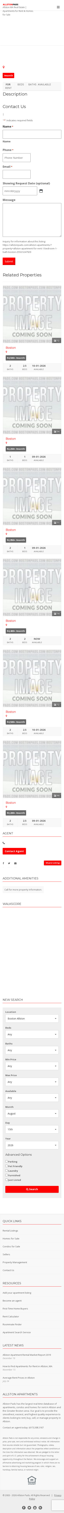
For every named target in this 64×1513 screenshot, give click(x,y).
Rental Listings (10, 1230)
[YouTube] (35, 1507)
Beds (8, 1027)
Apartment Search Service (17, 1332)
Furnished (14, 1175)
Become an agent (12, 1300)
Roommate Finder (12, 1324)
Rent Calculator (11, 1316)
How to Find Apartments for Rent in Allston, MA (27, 1366)
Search (33, 1189)
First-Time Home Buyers (15, 1308)
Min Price (10, 1059)
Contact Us (8, 1270)
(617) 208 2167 (36, 1427)
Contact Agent (14, 851)
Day (7, 1122)
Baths (8, 1043)
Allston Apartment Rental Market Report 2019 (27, 1354)
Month (9, 1106)
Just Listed (14, 1180)
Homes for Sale (11, 1238)
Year (8, 1138)
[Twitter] (29, 1507)
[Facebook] (24, 1507)
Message (9, 200)
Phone (8, 150)
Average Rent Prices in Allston (19, 1377)
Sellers (6, 1254)
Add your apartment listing (17, 1292)
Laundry (13, 1170)
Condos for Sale (11, 1246)
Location (10, 1011)
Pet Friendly (15, 1166)
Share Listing (53, 862)
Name (6, 141)
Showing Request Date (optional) (26, 183)
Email (7, 167)
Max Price (11, 1075)
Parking (12, 1161)
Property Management (15, 1262)
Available (10, 1091)
